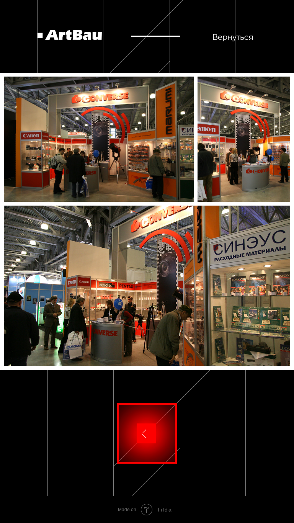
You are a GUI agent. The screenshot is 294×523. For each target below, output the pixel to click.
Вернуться (232, 37)
